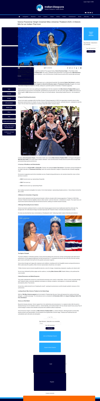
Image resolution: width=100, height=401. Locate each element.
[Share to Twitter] (70, 68)
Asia (9, 116)
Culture (52, 16)
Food (39, 16)
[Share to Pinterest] (74, 68)
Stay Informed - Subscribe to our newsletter (49, 321)
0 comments (49, 67)
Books (79, 16)
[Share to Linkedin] (76, 68)
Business (33, 16)
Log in (85, 1)
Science (45, 16)
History (58, 16)
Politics (64, 16)
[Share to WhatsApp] (72, 68)
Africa (9, 112)
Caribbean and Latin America (9, 132)
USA (9, 89)
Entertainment (72, 16)
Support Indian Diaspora (50, 347)
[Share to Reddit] (78, 68)
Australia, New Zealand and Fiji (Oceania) (9, 126)
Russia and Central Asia (9, 121)
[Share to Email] (81, 68)
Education (86, 16)
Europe (9, 98)
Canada (9, 93)
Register (52, 381)
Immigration (25, 16)
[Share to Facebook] (68, 68)
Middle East (9, 107)
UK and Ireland (9, 103)
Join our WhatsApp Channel (50, 336)
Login (50, 363)
